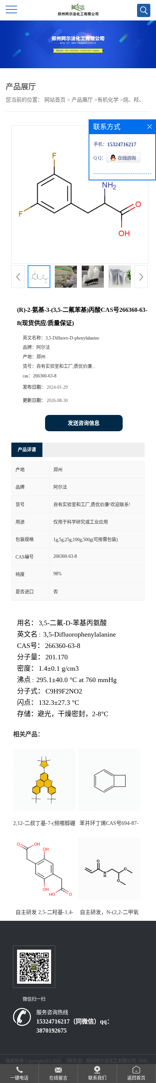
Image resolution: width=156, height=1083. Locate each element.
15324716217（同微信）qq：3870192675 (74, 1026)
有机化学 (108, 100)
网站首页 (55, 100)
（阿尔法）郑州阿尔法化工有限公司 (99, 1061)
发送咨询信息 (84, 423)
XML (143, 1061)
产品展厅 (82, 100)
